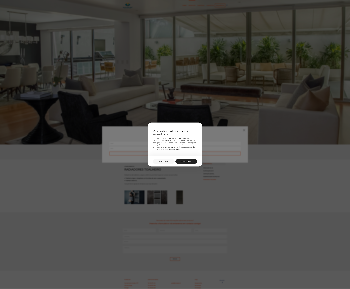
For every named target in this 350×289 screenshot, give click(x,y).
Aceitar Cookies (186, 161)
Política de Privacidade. (171, 149)
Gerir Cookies (163, 161)
